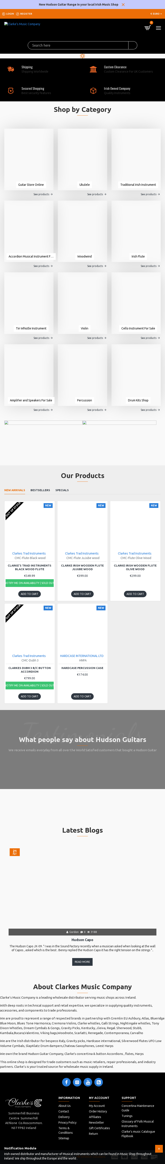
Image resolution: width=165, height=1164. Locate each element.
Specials (62, 490)
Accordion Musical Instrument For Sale (31, 256)
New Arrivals (14, 490)
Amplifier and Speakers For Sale (31, 400)
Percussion (84, 400)
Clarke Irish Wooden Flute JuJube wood (82, 567)
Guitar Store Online (31, 184)
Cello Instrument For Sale (138, 328)
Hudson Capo (82, 940)
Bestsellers (40, 490)
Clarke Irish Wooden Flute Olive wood (135, 567)
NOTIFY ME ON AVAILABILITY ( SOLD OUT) (30, 583)
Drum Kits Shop (138, 400)
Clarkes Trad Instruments (29, 553)
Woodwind (84, 256)
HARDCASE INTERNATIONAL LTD (82, 656)
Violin (84, 328)
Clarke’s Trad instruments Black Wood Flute (29, 567)
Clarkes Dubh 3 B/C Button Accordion (29, 669)
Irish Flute (138, 256)
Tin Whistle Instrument (31, 328)
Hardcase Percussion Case (82, 667)
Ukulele (84, 184)
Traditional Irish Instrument (138, 184)
